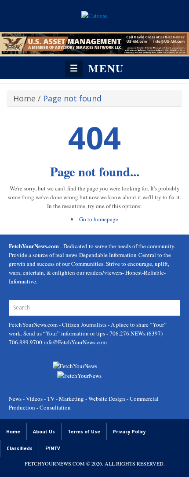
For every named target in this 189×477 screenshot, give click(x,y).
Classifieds (20, 448)
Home (24, 98)
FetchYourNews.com (34, 324)
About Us (44, 432)
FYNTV (52, 448)
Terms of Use (84, 432)
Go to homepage (98, 219)
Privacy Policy (129, 432)
